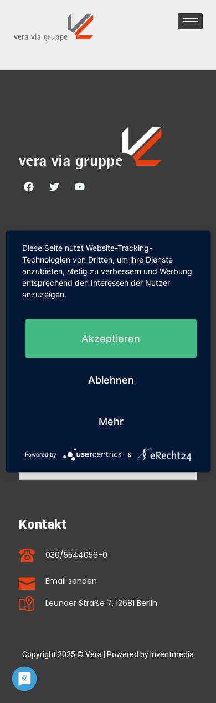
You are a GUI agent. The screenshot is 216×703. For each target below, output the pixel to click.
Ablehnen (111, 380)
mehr (111, 421)
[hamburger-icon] (190, 21)
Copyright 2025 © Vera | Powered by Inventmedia (108, 654)
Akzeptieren (110, 338)
